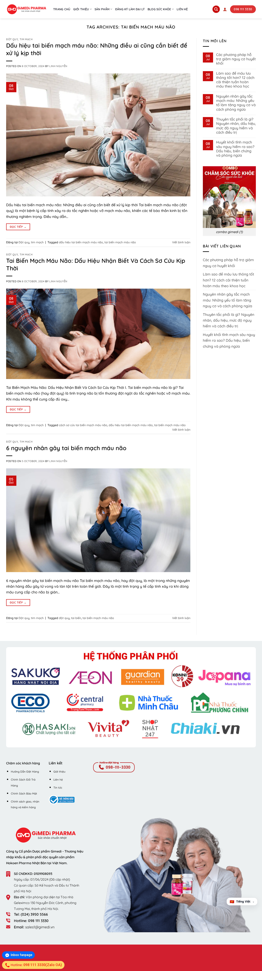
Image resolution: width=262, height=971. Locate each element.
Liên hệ (182, 9)
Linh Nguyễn (58, 66)
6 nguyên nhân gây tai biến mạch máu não (66, 448)
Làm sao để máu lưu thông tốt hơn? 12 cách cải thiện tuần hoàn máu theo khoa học (235, 80)
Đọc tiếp (18, 226)
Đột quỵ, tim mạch (19, 39)
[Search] (216, 9)
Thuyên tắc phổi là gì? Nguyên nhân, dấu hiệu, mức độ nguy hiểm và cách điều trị (236, 125)
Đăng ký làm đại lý (130, 9)
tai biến (76, 618)
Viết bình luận (181, 242)
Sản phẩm (102, 9)
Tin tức (57, 787)
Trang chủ (61, 9)
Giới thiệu (81, 9)
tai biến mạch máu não (120, 242)
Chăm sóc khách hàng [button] (23, 763)
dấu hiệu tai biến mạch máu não (81, 242)
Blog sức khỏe (159, 9)
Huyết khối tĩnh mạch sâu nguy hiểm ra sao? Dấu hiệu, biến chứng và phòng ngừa (235, 148)
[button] (225, 9)
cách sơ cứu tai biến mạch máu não (83, 425)
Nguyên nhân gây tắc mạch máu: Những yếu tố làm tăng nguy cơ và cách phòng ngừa (236, 103)
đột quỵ (64, 618)
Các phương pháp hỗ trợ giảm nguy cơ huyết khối (236, 59)
